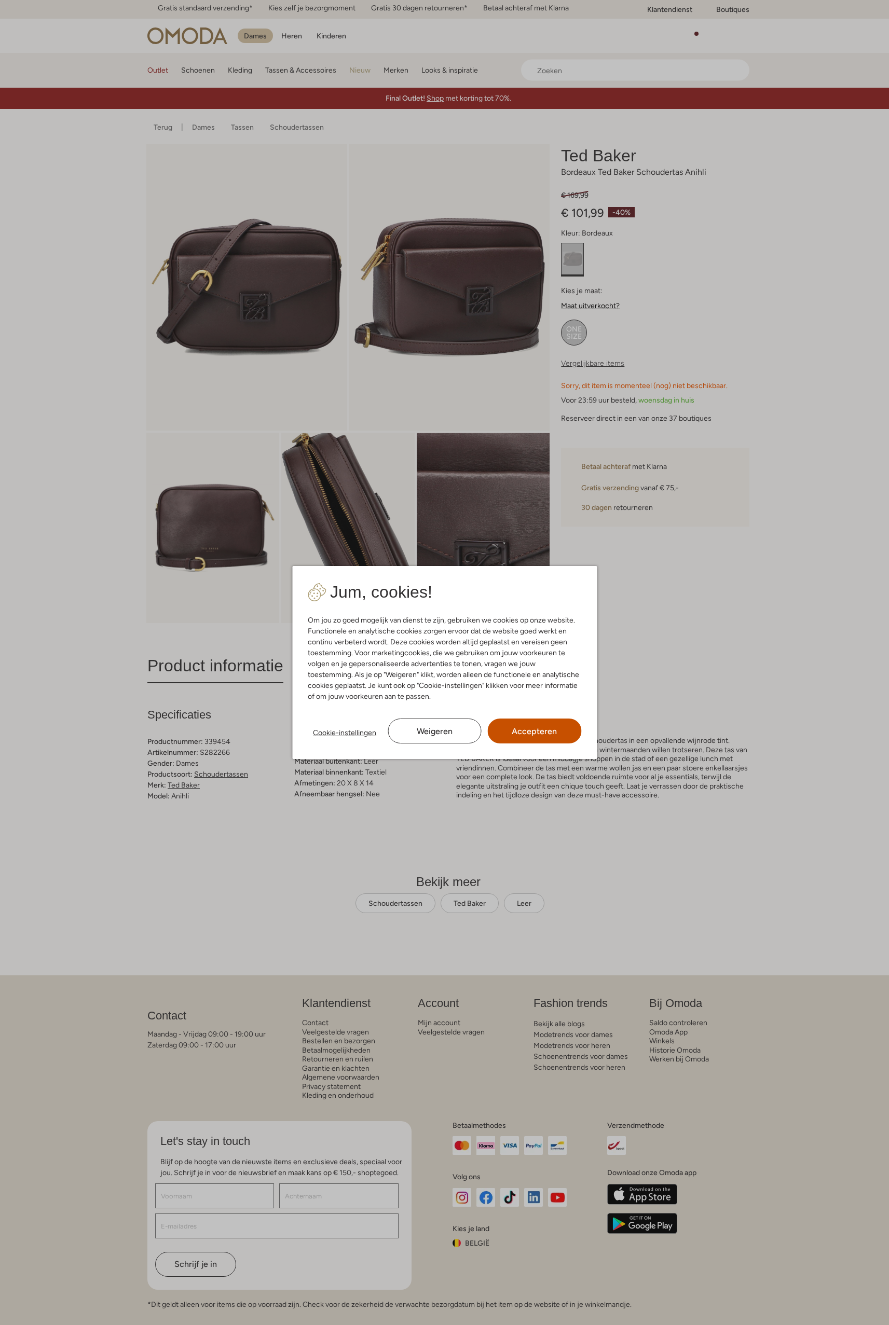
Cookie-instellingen (344, 732)
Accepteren (534, 731)
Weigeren (435, 731)
